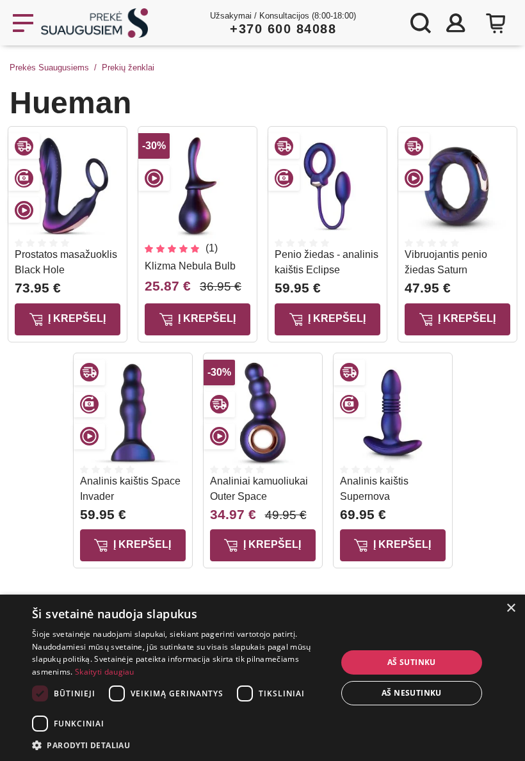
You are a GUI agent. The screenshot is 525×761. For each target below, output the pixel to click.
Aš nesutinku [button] (412, 692)
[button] (180, 745)
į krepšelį (75, 318)
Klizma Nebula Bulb (190, 265)
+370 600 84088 (283, 29)
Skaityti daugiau (104, 671)
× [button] (510, 608)
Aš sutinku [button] (411, 662)
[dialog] (262, 678)
